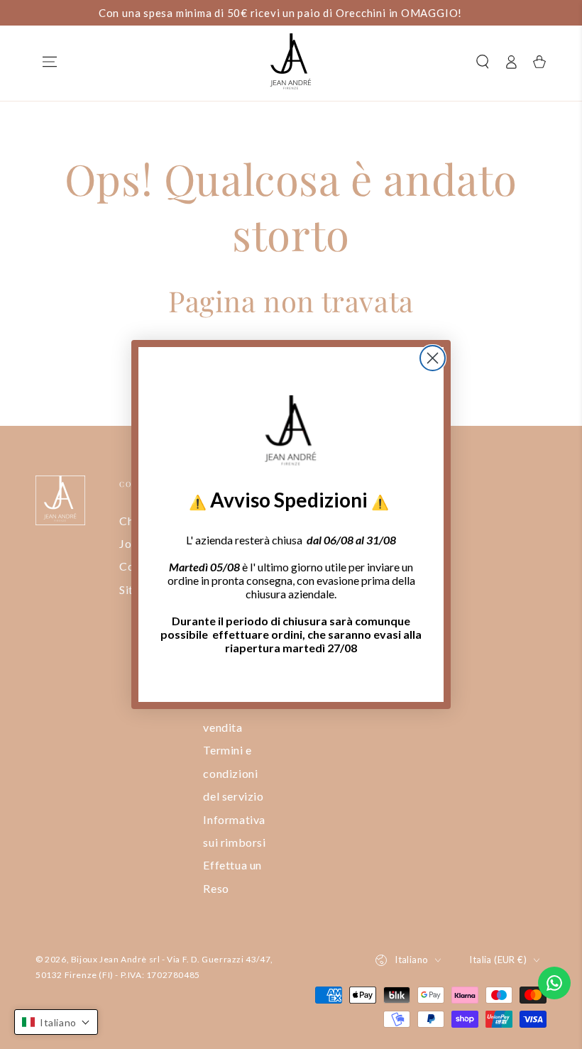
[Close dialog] (432, 358)
